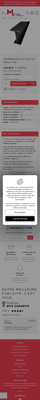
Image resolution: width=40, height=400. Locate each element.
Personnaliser (20, 212)
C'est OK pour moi (20, 219)
